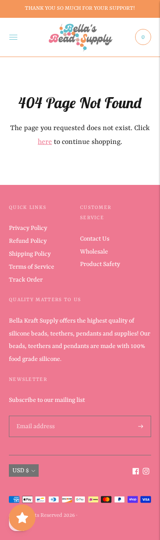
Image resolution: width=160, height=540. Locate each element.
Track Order (26, 279)
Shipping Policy (30, 254)
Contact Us (94, 238)
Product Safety (100, 264)
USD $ (20, 470)
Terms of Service (31, 266)
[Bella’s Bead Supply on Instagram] (146, 472)
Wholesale (94, 251)
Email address (35, 416)
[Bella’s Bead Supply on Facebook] (135, 472)
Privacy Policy (28, 228)
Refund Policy (28, 241)
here (45, 142)
